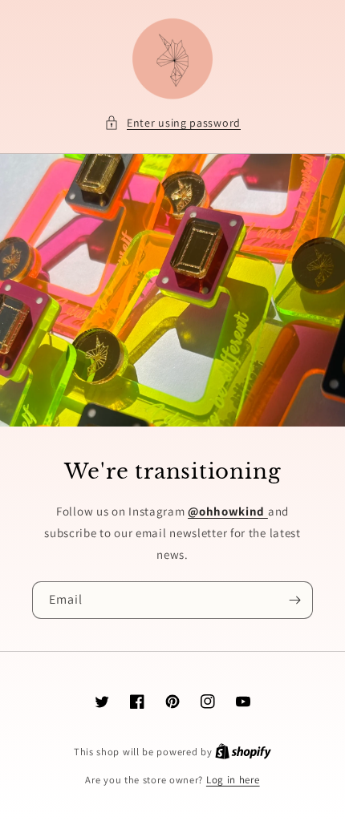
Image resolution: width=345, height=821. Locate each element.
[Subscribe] (294, 600)
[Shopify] (243, 751)
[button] (172, 123)
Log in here (233, 780)
